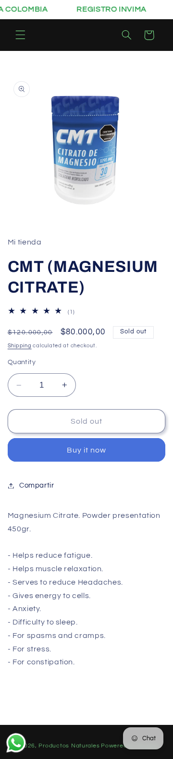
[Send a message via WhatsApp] (16, 743)
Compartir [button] (36, 485)
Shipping (20, 345)
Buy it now (87, 450)
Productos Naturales (68, 745)
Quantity (22, 362)
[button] (20, 35)
